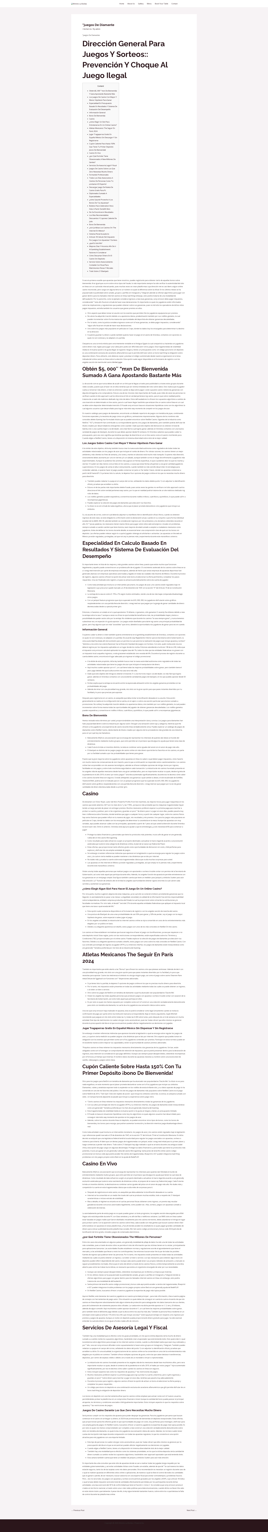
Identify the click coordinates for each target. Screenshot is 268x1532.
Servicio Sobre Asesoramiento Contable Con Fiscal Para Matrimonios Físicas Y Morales (101, 265)
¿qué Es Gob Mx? (95, 243)
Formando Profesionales (99, 175)
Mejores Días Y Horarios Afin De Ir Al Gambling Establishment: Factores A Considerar (102, 249)
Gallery (141, 4)
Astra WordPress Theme (153, 1523)
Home (121, 4)
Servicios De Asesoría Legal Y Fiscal (103, 165)
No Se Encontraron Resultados (101, 212)
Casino (92, 119)
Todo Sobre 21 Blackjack (98, 271)
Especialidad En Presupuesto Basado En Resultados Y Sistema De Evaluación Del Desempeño (103, 106)
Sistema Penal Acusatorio (99, 234)
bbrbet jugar (117, 362)
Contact (174, 4)
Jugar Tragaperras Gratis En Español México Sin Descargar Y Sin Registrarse (103, 137)
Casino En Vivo (95, 153)
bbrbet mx (87, 29)
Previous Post (77, 1510)
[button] (189, 3)
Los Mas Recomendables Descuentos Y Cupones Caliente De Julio (103, 218)
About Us (131, 4)
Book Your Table (161, 4)
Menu (149, 4)
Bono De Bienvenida (97, 116)
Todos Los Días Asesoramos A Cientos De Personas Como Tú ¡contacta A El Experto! (101, 181)
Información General (97, 112)
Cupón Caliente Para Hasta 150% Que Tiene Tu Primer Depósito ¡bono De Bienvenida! (102, 147)
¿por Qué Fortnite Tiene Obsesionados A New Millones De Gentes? (102, 159)
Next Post (192, 1510)
